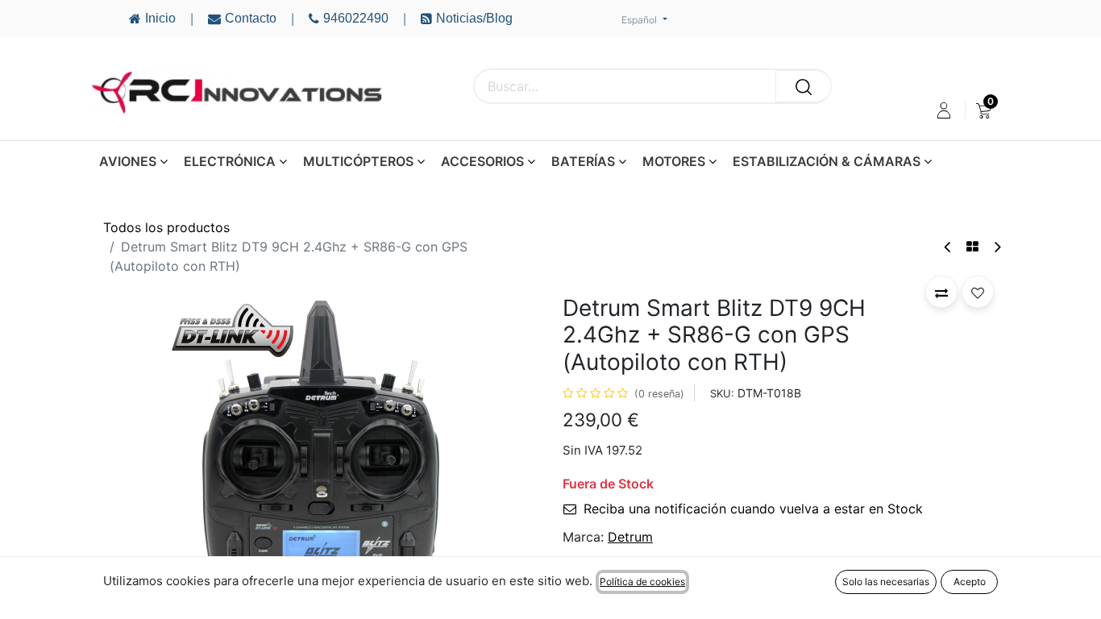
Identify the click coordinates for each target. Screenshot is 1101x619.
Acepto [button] (970, 581)
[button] (135, 456)
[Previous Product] (948, 247)
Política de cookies (642, 581)
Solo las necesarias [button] (885, 581)
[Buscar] (803, 86)
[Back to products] (972, 246)
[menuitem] (984, 110)
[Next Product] (996, 247)
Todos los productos (166, 227)
